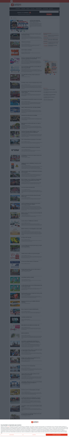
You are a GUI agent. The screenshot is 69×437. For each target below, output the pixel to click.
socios (8, 426)
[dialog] (34, 428)
